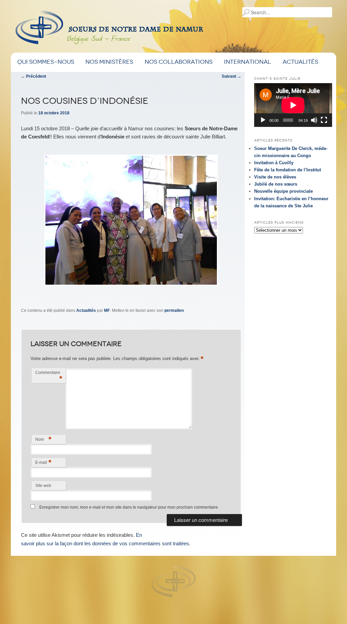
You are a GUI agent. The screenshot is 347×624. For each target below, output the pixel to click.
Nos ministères (109, 61)
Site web (43, 485)
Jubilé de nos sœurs (275, 184)
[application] (293, 105)
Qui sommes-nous (45, 61)
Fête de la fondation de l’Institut (287, 169)
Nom (43, 439)
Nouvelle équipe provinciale (283, 191)
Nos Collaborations (178, 61)
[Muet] (314, 120)
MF (107, 310)
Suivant (231, 76)
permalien (174, 310)
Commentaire (48, 376)
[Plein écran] (324, 120)
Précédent (33, 76)
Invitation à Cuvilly (273, 162)
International (247, 61)
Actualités (300, 61)
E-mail (43, 462)
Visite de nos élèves (275, 176)
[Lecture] (263, 120)
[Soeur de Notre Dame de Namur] (144, 29)
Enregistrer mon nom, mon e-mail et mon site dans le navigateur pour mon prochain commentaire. (129, 507)
